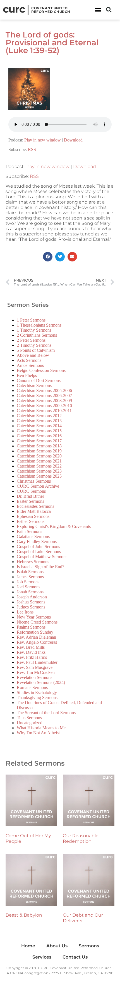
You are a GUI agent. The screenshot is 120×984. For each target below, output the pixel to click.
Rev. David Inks (31, 652)
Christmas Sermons (34, 481)
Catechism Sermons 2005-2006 (44, 390)
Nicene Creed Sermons (37, 622)
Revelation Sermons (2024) (41, 682)
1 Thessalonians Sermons (39, 325)
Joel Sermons (28, 586)
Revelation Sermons (34, 677)
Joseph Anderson (32, 596)
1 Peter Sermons (31, 320)
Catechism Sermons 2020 (39, 456)
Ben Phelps (27, 375)
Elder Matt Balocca (34, 511)
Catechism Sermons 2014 (39, 425)
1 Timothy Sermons (34, 330)
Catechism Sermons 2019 (39, 451)
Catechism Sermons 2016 (39, 435)
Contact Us (75, 957)
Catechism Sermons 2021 (39, 461)
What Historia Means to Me (41, 727)
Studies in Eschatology (37, 692)
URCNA (16, 973)
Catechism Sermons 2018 (39, 445)
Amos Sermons (30, 365)
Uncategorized (29, 722)
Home (28, 945)
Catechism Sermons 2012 (39, 415)
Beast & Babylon (24, 915)
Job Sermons (28, 581)
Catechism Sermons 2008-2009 (44, 400)
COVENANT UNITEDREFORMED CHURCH (50, 10)
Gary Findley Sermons (37, 541)
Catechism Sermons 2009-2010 (44, 405)
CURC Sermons (31, 491)
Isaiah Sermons (30, 571)
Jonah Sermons (30, 591)
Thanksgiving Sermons (37, 697)
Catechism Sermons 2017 (39, 440)
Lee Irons (25, 612)
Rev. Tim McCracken (36, 672)
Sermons (89, 945)
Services (41, 957)
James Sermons (30, 576)
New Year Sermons (34, 617)
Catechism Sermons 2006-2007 (44, 395)
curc (14, 9)
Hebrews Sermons (33, 561)
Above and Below (33, 355)
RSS (32, 149)
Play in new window (42, 140)
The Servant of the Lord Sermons (46, 712)
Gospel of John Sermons (38, 546)
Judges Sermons (31, 607)
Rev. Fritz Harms (32, 657)
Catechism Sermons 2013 (39, 420)
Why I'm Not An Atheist (38, 732)
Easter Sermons (30, 501)
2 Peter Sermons (31, 340)
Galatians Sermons (33, 536)
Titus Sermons (29, 717)
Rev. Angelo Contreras (37, 642)
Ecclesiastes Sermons (35, 506)
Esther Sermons (30, 521)
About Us (57, 945)
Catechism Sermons (34, 385)
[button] (98, 9)
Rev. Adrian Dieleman (36, 637)
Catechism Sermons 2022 (39, 466)
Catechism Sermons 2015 (39, 430)
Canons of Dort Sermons (39, 380)
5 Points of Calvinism (36, 350)
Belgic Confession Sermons (41, 370)
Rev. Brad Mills (31, 647)
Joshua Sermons (31, 602)
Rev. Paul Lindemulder (37, 662)
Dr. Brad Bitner (30, 496)
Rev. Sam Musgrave (34, 667)
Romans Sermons (32, 687)
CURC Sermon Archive (38, 486)
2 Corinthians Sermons (37, 335)
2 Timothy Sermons (34, 345)
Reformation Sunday (35, 632)
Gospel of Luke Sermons (39, 551)
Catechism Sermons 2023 (39, 471)
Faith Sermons (29, 531)
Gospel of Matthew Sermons (42, 556)
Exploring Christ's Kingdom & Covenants (54, 526)
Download (73, 140)
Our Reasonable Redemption (81, 838)
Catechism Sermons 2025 (39, 476)
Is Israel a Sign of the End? (40, 566)
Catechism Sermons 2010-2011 (44, 410)
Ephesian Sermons (33, 516)
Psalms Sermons (31, 627)
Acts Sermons (29, 360)
